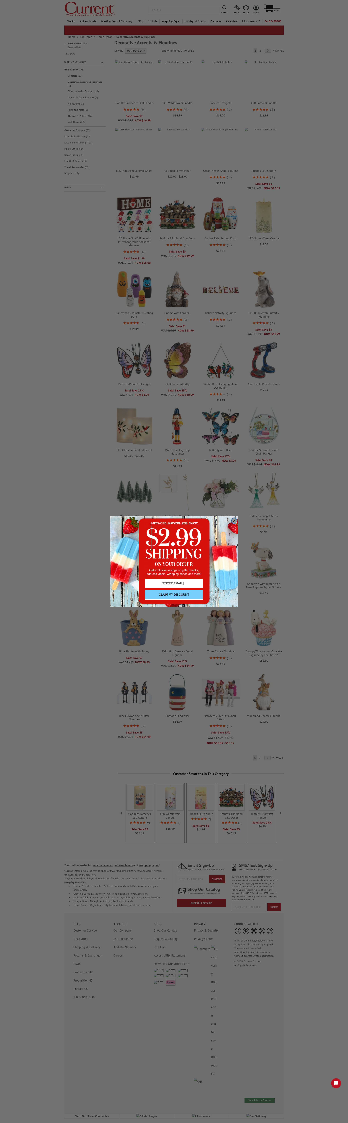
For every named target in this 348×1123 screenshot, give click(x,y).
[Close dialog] (234, 521)
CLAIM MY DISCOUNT (174, 594)
